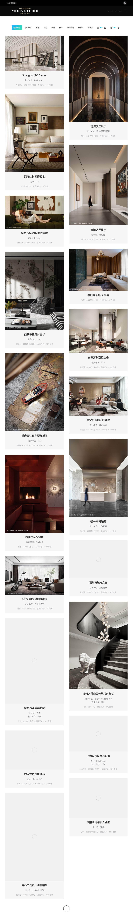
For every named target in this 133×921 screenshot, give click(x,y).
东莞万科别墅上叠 (98, 357)
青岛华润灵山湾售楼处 (35, 885)
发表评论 (41, 85)
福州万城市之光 (98, 582)
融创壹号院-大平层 (98, 295)
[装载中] (66, 908)
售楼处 (80, 28)
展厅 (37, 28)
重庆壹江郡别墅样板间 (35, 435)
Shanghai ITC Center (34, 75)
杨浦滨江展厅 (98, 126)
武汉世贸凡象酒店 (34, 774)
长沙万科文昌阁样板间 (35, 599)
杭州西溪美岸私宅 (34, 708)
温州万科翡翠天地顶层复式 (98, 693)
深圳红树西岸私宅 (34, 176)
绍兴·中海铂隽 (98, 521)
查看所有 (17, 28)
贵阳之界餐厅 (98, 229)
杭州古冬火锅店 (34, 537)
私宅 (45, 28)
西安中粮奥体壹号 (34, 334)
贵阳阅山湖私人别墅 (98, 822)
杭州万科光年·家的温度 (34, 233)
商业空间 (70, 28)
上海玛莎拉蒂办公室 (98, 756)
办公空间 (28, 28)
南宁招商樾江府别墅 (98, 420)
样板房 (90, 28)
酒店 (53, 28)
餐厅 (61, 28)
